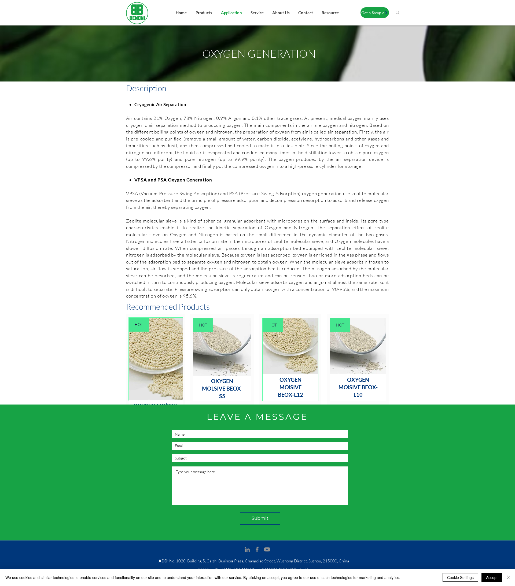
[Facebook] (257, 549)
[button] (374, 12)
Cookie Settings (460, 577)
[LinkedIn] (247, 549)
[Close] (508, 577)
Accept (492, 577)
